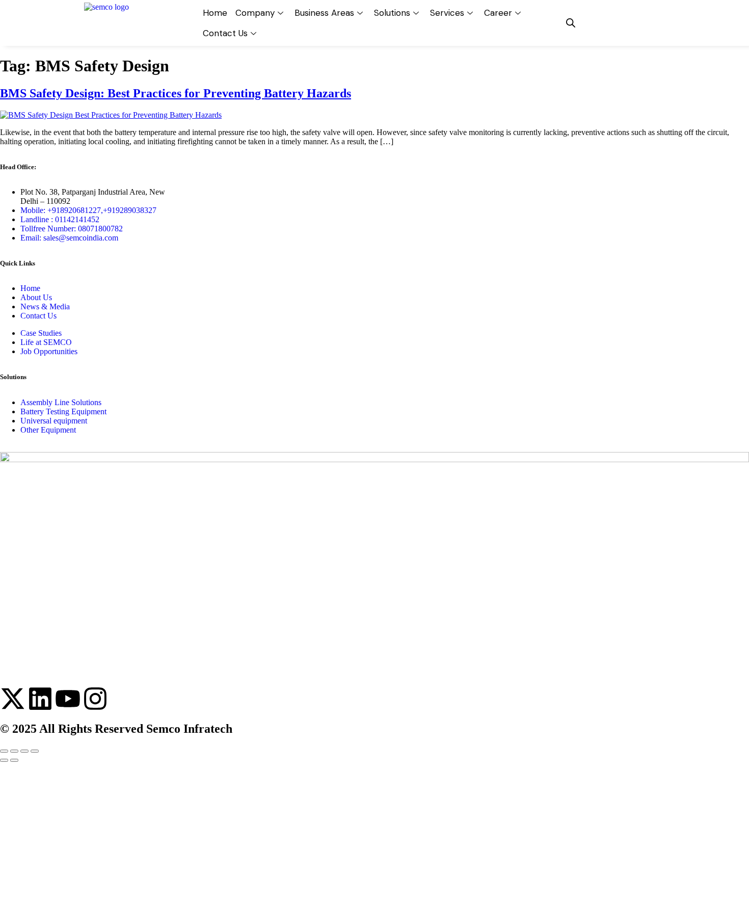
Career (498, 12)
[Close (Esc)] (35, 751)
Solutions (392, 12)
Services (447, 12)
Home (215, 12)
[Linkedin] (40, 698)
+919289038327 (129, 210)
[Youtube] (68, 698)
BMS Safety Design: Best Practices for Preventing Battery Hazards (175, 93)
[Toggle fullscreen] (14, 751)
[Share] (24, 751)
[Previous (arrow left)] (4, 760)
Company (255, 12)
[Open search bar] (571, 23)
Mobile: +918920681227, (61, 210)
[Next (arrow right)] (14, 760)
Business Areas (324, 12)
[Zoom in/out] (4, 751)
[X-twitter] (12, 698)
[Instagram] (95, 698)
